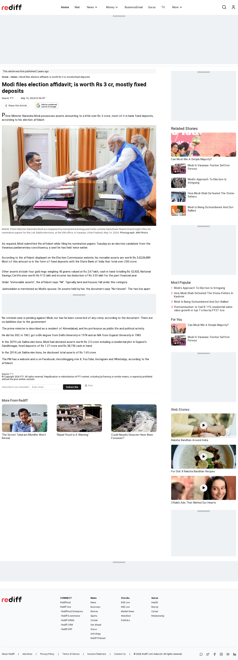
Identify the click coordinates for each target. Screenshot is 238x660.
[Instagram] (221, 654)
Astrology (96, 633)
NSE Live (125, 607)
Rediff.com (147, 654)
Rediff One (65, 607)
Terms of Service (71, 654)
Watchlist (126, 616)
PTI (12, 98)
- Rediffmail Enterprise (71, 611)
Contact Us (120, 654)
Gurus (152, 7)
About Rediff (8, 654)
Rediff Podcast (98, 638)
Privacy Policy (47, 654)
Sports (94, 616)
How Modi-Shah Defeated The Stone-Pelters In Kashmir (203, 294)
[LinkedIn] (234, 654)
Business (95, 607)
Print (90, 385)
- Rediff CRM (66, 625)
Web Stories (180, 409)
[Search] (224, 7)
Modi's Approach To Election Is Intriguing (199, 288)
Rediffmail (65, 602)
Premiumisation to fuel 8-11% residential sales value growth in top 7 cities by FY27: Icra (203, 308)
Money (110, 7)
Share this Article (17, 105)
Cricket (94, 620)
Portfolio (125, 620)
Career (154, 611)
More (175, 7)
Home (65, 7)
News (90, 7)
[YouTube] (227, 654)
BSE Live (125, 602)
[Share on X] (207, 654)
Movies (94, 611)
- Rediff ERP (66, 629)
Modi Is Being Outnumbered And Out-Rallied (201, 301)
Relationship (157, 616)
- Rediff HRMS (67, 620)
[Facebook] (214, 654)
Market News (127, 611)
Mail (77, 7)
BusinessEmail (134, 7)
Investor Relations (96, 654)
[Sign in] (233, 7)
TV (163, 7)
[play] (203, 425)
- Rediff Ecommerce (70, 616)
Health (154, 602)
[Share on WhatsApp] (201, 654)
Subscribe (72, 387)
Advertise (27, 654)
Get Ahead (96, 625)
